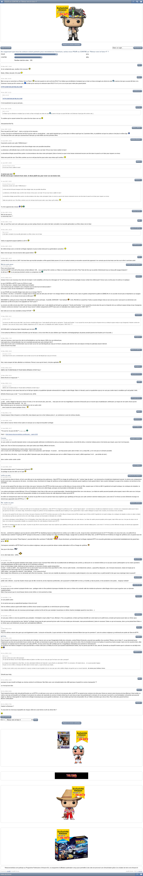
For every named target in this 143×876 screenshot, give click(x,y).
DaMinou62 (137, 245)
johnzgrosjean (136, 398)
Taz (139, 65)
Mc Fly (138, 107)
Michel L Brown (136, 503)
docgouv (138, 337)
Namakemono (136, 374)
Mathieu (138, 614)
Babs (139, 411)
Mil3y (139, 627)
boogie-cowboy (136, 438)
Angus (138, 636)
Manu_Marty (136, 128)
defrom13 (137, 419)
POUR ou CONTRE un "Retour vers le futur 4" (21, 1)
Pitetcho (138, 180)
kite (139, 220)
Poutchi (138, 315)
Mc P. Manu (137, 427)
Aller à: (2, 720)
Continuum (137, 91)
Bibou (139, 161)
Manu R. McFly (136, 228)
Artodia (140, 871)
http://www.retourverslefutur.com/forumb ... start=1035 (22, 434)
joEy (139, 77)
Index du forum (6, 874)
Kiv (139, 678)
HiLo (139, 690)
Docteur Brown (136, 139)
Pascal (138, 596)
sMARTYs (137, 652)
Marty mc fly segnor (134, 475)
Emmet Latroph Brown (134, 264)
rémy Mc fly (137, 585)
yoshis (138, 276)
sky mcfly (138, 559)
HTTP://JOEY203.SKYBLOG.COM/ (11, 87)
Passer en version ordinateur (71, 44)
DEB (139, 382)
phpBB (9, 871)
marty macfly (136, 211)
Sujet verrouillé (6, 48)
